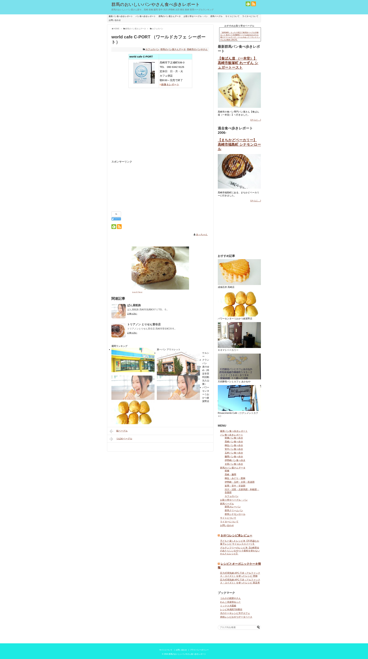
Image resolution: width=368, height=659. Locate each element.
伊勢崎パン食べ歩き (235, 460)
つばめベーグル (124, 438)
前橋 (227, 471)
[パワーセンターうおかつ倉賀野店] (239, 303)
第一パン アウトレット (168, 349)
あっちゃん (202, 234)
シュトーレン (137, 292)
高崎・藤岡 (230, 474)
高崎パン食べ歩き (234, 441)
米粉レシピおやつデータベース (236, 617)
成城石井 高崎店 (226, 287)
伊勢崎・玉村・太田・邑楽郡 (240, 482)
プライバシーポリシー (199, 650)
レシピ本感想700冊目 (231, 609)
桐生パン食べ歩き (234, 445)
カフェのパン (152, 49)
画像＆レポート (170, 84)
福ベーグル (122, 431)
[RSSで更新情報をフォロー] (253, 3)
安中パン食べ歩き (234, 449)
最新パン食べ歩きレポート (121, 16)
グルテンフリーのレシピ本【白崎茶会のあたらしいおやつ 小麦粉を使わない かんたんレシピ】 (240, 550)
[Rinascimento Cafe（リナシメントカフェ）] (239, 398)
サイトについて (232, 16)
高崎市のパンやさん (197, 49)
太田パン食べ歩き (234, 464)
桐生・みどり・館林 (235, 478)
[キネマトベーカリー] (239, 335)
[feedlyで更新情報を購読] (248, 3)
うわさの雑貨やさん (230, 598)
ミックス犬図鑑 (228, 606)
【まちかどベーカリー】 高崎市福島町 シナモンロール (239, 144)
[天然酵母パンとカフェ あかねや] (239, 366)
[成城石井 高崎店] (239, 272)
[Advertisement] (160, 126)
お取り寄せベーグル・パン (196, 16)
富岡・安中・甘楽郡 (235, 486)
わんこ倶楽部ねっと (230, 602)
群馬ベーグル (216, 16)
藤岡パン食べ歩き (234, 456)
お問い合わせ (115, 20)
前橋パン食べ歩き (234, 438)
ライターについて (250, 16)
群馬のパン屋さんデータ (170, 16)
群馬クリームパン (234, 510)
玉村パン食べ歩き (234, 453)
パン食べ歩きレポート (146, 16)
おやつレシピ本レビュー (236, 535)
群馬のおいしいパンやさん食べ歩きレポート (155, 4)
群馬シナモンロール (235, 514)
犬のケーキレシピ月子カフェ (235, 613)
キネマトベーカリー (228, 350)
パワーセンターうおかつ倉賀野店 (205, 394)
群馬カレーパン (233, 506)
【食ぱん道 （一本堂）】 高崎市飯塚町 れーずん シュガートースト (238, 62)
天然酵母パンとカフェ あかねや (234, 381)
